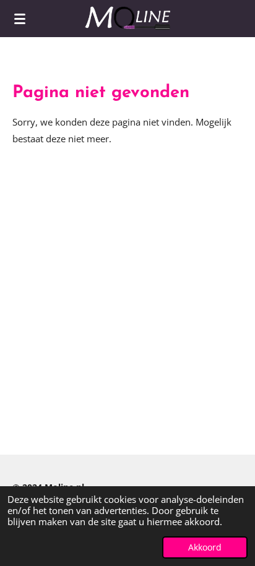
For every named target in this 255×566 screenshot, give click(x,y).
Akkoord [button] (205, 547)
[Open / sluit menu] (19, 18)
